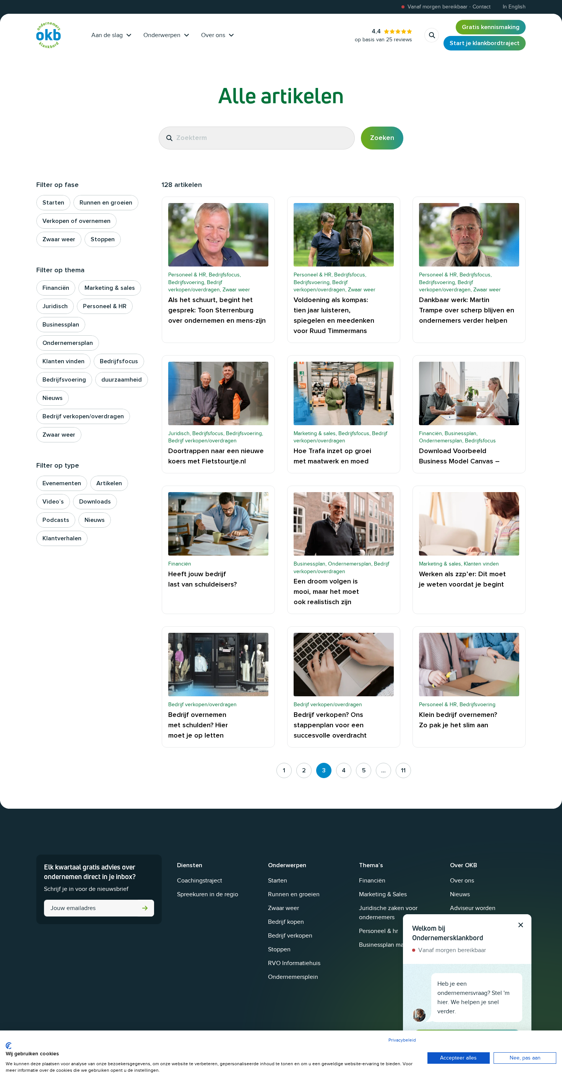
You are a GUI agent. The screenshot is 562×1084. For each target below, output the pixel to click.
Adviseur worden (472, 908)
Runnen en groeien (294, 894)
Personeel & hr (378, 931)
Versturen (145, 908)
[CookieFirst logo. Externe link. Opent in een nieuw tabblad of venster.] (8, 1045)
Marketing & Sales (383, 894)
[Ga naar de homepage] (48, 35)
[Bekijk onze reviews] (383, 35)
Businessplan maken (386, 944)
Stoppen (279, 949)
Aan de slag (107, 35)
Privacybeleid (402, 1040)
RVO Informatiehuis (294, 963)
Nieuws (460, 894)
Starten (277, 880)
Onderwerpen (161, 35)
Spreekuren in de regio (207, 894)
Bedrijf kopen (286, 921)
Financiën (372, 880)
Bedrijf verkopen (290, 935)
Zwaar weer (283, 908)
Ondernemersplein (293, 976)
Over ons (213, 35)
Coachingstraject (199, 880)
